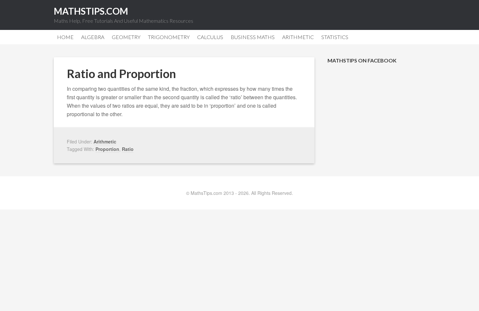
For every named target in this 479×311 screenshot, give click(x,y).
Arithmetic (105, 141)
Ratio (128, 149)
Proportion (107, 149)
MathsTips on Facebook (362, 60)
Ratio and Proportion (121, 73)
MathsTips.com (91, 11)
